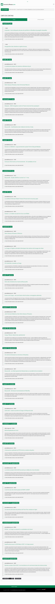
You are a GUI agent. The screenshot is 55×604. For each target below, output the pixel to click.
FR (27, 1)
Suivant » (19, 578)
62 (15, 578)
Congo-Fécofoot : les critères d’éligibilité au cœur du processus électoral (30, 9)
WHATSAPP (21, 39)
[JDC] (8, 4)
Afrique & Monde (40, 19)
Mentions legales (14, 586)
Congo (14, 19)
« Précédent (5, 578)
